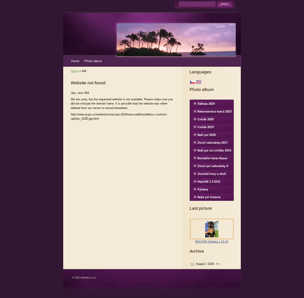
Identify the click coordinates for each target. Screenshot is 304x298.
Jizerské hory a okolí (211, 173)
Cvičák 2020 (205, 119)
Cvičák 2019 (205, 127)
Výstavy (202, 189)
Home (75, 61)
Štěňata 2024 (206, 103)
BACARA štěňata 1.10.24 (211, 241)
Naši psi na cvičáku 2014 (214, 150)
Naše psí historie (209, 197)
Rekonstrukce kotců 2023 (214, 111)
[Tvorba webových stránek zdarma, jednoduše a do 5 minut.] (94, 278)
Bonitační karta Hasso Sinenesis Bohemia (212, 159)
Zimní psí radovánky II (212, 166)
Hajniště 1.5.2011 (208, 181)
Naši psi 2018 (206, 135)
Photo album (93, 61)
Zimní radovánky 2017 (212, 142)
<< (192, 264)
